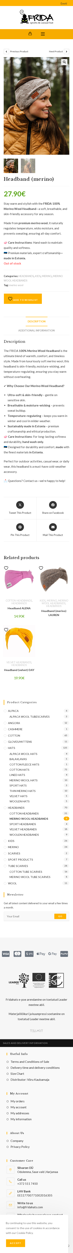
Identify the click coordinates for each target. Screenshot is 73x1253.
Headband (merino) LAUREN (53, 613)
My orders (18, 1101)
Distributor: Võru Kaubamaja (30, 1079)
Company (17, 1140)
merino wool (16, 285)
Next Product (56, 51)
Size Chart (17, 1073)
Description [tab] (37, 321)
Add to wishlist (25, 299)
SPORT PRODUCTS (20, 859)
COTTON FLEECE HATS (24, 764)
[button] (64, 62)
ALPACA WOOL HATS (23, 753)
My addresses (20, 1113)
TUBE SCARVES (18, 866)
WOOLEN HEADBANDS (24, 834)
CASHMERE (15, 729)
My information (21, 1119)
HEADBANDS (26, 276)
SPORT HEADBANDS (23, 824)
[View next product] (66, 51)
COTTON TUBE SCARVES (26, 871)
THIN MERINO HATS (23, 791)
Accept (15, 1243)
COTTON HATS (19, 769)
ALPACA (13, 710)
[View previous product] (6, 51)
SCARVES (14, 853)
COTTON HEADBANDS (19, 600)
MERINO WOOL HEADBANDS (55, 602)
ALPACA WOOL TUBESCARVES (30, 716)
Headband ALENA (19, 608)
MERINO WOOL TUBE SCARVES (30, 877)
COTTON (14, 735)
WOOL (12, 883)
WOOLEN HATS (20, 801)
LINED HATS (17, 774)
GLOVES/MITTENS (20, 741)
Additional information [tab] (36, 330)
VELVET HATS (18, 796)
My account (18, 1107)
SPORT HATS (18, 785)
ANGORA (14, 723)
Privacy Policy (20, 1146)
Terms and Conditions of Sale (30, 1061)
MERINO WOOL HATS (24, 780)
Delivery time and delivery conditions (35, 1067)
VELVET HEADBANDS (18, 662)
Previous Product (19, 51)
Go (60, 916)
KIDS (38, 276)
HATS (11, 747)
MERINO (47, 276)
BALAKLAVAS (18, 759)
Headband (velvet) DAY (19, 670)
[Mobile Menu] (43, 34)
